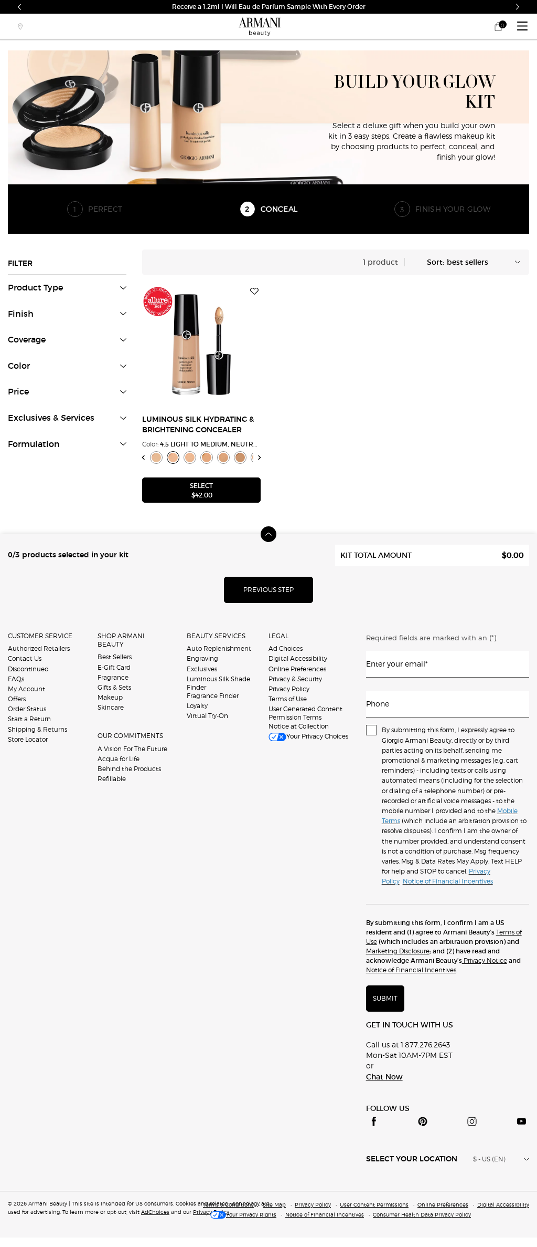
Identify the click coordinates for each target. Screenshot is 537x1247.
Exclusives (202, 669)
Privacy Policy (288, 689)
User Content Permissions (374, 1204)
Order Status (27, 709)
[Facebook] (374, 1121)
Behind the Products (129, 769)
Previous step (268, 590)
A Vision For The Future (132, 749)
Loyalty (197, 706)
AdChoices (155, 1212)
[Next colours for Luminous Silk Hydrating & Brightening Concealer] (259, 457)
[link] (498, 26)
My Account (26, 689)
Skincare (111, 707)
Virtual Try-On (207, 716)
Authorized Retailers (39, 648)
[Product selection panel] (268, 534)
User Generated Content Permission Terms (305, 713)
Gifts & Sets (114, 687)
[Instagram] (472, 1121)
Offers (17, 699)
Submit (385, 998)
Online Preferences (297, 669)
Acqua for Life (118, 759)
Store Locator (28, 739)
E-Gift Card (114, 667)
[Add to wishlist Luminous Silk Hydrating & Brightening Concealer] (254, 291)
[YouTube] (521, 1121)
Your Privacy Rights (251, 1214)
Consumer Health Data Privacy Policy (422, 1214)
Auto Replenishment (219, 648)
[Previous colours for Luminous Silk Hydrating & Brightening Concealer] (143, 457)
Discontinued (28, 669)
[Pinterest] (423, 1121)
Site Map (274, 1204)
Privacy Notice (484, 960)
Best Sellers (115, 657)
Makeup (110, 697)
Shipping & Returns (37, 729)
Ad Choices (285, 648)
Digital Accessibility (297, 658)
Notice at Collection (298, 726)
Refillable (112, 779)
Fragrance (113, 677)
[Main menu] (522, 26)
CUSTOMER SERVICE (40, 636)
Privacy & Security (295, 679)
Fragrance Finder (213, 696)
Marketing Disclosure (397, 951)
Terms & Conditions (228, 1204)
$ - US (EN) (489, 1159)
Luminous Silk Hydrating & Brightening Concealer (198, 425)
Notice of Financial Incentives (411, 970)
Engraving (202, 658)
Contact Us (24, 658)
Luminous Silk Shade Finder (218, 683)
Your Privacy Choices (317, 736)
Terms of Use (287, 699)
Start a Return (29, 719)
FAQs (16, 679)
